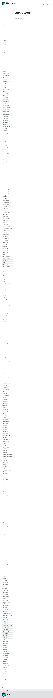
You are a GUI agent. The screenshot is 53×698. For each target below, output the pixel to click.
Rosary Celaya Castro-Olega (6, 180)
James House (5, 351)
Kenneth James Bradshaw (5, 131)
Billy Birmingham (5, 109)
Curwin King (4, 385)
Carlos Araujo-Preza (6, 60)
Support (46, 4)
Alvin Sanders (5, 588)
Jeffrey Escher (5, 260)
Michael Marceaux (5, 433)
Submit (50, 4)
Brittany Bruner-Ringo (6, 139)
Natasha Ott (4, 520)
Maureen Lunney (5, 421)
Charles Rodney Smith (6, 613)
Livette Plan (4, 538)
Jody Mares (4, 437)
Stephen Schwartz (5, 596)
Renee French (5, 293)
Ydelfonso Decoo (5, 220)
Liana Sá (3, 572)
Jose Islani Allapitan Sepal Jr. (6, 603)
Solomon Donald (5, 238)
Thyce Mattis (4, 452)
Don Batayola (4, 87)
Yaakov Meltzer (5, 462)
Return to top (4, 687)
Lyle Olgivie (4, 516)
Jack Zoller (4, 679)
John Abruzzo (5, 32)
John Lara (4, 397)
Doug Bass (4, 83)
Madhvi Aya (4, 66)
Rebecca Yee (4, 671)
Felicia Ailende (5, 38)
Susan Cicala (4, 198)
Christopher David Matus (7, 454)
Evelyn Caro (4, 169)
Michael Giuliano (5, 311)
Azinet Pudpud (5, 542)
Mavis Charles (4, 183)
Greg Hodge (4, 345)
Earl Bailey (4, 68)
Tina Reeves (4, 550)
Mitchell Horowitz (5, 349)
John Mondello (5, 479)
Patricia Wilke (5, 661)
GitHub (35, 696)
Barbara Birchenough (6, 107)
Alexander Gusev (5, 325)
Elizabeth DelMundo (6, 226)
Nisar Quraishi (5, 546)
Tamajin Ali (4, 52)
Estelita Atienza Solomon (7, 615)
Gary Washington (5, 653)
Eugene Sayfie (5, 590)
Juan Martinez (5, 445)
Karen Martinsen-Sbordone (5, 448)
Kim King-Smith (5, 387)
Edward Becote (5, 93)
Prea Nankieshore (5, 495)
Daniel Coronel (5, 210)
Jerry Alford (4, 50)
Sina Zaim (4, 673)
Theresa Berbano (5, 99)
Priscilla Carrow (5, 171)
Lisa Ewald (4, 269)
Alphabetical (7, 7)
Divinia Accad (4, 34)
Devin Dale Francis (5, 291)
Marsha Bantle (5, 77)
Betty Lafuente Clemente (7, 202)
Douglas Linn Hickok (6, 339)
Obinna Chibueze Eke (6, 256)
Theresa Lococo (5, 411)
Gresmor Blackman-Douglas (6, 112)
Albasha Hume (5, 359)
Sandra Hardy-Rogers (6, 333)
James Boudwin (5, 124)
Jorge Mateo (4, 450)
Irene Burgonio (5, 147)
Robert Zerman (5, 677)
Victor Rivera (4, 558)
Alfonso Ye (4, 669)
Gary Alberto (4, 46)
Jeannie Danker (5, 214)
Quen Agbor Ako (5, 42)
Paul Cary (4, 173)
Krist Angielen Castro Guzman (6, 328)
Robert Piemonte (5, 532)
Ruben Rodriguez (5, 564)
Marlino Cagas (5, 155)
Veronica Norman (5, 505)
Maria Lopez (4, 413)
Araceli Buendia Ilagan (6, 361)
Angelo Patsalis (5, 524)
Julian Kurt (4, 393)
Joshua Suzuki (5, 619)
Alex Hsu (4, 353)
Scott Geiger (4, 307)
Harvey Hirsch (5, 341)
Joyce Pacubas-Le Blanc (6, 522)
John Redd (4, 548)
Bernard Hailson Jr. (5, 331)
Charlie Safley (5, 578)
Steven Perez (5, 530)
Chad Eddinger (5, 248)
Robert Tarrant (5, 623)
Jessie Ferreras (5, 273)
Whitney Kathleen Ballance (5, 71)
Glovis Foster (4, 287)
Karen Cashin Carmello (6, 167)
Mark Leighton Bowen (6, 126)
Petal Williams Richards (6, 556)
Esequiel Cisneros (5, 200)
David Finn (4, 279)
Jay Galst (4, 301)
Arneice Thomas (5, 629)
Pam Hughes (4, 357)
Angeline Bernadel (5, 101)
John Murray (4, 493)
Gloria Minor (4, 475)
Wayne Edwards (5, 252)
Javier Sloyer (4, 611)
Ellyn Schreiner (5, 594)
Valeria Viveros (5, 649)
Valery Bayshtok (5, 91)
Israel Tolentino (5, 633)
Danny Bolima (5, 118)
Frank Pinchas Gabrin (6, 299)
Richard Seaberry (5, 600)
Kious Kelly (4, 375)
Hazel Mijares (4, 468)
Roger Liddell (5, 407)
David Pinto (4, 536)
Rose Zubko (4, 681)
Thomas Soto (4, 617)
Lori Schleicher (5, 592)
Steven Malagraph (5, 425)
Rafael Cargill (4, 165)
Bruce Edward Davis (6, 218)
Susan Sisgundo (5, 609)
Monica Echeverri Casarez (7, 175)
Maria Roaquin (5, 560)
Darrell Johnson (5, 367)
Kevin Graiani (4, 317)
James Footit (4, 285)
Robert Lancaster (5, 395)
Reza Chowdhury (5, 191)
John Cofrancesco (5, 204)
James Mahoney (5, 423)
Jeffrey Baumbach (5, 89)
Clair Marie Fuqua (5, 297)
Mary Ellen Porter (5, 540)
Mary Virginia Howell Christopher (6, 196)
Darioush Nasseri (5, 499)
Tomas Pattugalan (5, 526)
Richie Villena (4, 645)
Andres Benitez (5, 95)
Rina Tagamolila (5, 621)
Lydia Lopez (4, 415)
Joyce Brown (4, 137)
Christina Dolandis (5, 234)
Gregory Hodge (5, 343)
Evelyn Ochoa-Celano (6, 509)
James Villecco (5, 643)
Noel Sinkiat (4, 607)
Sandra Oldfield (5, 514)
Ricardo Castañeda (5, 177)
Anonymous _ (5, 16)
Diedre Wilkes (5, 663)
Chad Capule (4, 161)
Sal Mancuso (4, 429)
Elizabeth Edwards (5, 250)
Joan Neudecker (5, 503)
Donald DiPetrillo (5, 230)
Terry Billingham (5, 105)
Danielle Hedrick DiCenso (7, 228)
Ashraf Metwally (5, 466)
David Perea (4, 528)
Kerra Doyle (4, 244)
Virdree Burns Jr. (5, 149)
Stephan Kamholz (5, 369)
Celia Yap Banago (5, 75)
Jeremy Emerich (5, 258)
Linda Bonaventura (5, 120)
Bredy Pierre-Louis (5, 534)
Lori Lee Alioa (4, 54)
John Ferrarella (5, 271)
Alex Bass (4, 85)
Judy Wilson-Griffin (6, 665)
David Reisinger (5, 552)
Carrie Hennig (5, 337)
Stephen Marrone (5, 441)
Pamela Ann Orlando (6, 518)
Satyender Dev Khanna (6, 383)
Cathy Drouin (4, 246)
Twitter (39, 696)
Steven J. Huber (5, 355)
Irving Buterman (5, 151)
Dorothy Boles (5, 116)
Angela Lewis (4, 405)
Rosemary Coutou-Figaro (7, 212)
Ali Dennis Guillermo (6, 323)
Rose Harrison (5, 335)
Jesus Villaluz (5, 641)
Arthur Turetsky (5, 637)
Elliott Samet (5, 586)
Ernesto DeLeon (5, 224)
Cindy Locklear (5, 409)
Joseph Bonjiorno (5, 122)
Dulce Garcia (4, 303)
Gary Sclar (4, 598)
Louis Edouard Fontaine (6, 283)
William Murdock (5, 491)
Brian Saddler (5, 574)
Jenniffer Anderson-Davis (7, 58)
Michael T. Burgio (5, 145)
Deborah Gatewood (6, 305)
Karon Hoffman (5, 347)
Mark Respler (4, 554)
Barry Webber (5, 655)
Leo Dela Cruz (5, 222)
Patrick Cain (4, 157)
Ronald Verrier (5, 639)
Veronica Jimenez (5, 363)
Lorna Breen (4, 135)
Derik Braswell (5, 133)
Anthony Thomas (5, 627)
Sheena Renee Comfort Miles (6, 471)
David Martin (4, 443)
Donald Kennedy (5, 377)
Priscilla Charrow (5, 185)
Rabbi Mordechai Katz (6, 371)
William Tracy (4, 635)
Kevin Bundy (4, 143)
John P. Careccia (5, 163)
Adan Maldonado (5, 427)
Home (3, 7)
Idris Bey (4, 103)
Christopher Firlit (5, 281)
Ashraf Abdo (4, 30)
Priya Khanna (4, 381)
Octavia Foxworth (5, 289)
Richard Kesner (5, 379)
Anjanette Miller (5, 473)
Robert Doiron (5, 232)
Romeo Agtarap (5, 36)
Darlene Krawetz (5, 389)
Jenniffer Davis (5, 216)
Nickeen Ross (4, 568)
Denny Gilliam (5, 309)
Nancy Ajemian (5, 40)
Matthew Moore (5, 483)
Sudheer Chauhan (5, 187)
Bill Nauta (4, 501)
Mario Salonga (5, 584)
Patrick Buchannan (5, 141)
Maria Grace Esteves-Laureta (6, 267)
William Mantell (5, 431)
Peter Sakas (4, 580)
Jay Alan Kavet (5, 373)
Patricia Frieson (5, 295)
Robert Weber (5, 657)
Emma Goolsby (5, 315)
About (44, 4)
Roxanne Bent (5, 97)
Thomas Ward (5, 651)
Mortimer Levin (5, 403)
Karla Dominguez (5, 236)
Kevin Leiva (4, 399)
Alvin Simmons (5, 605)
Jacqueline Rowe (5, 570)
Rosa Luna (4, 417)
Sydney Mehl (4, 458)
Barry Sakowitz (5, 582)
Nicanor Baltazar (5, 73)
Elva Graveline (5, 321)
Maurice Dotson (5, 242)
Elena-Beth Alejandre (6, 48)
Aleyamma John (5, 365)
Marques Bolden (5, 114)
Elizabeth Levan (5, 401)
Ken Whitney (4, 659)
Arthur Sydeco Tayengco (7, 625)
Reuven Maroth (5, 439)
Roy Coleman (4, 206)
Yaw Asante (4, 64)
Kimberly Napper (5, 497)
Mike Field (4, 275)
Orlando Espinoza (5, 264)
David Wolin (4, 667)
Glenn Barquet (5, 79)
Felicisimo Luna (5, 419)
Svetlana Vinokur (5, 647)
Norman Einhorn (5, 254)
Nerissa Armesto (5, 62)
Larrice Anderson (5, 56)
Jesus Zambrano (5, 675)
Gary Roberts (4, 562)
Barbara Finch (5, 277)
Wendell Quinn (5, 544)
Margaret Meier (5, 460)
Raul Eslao (4, 262)
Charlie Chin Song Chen (6, 189)
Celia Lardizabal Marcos (6, 435)
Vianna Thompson (5, 631)
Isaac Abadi (4, 28)
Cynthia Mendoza (5, 464)
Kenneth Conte (5, 208)
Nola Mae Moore (5, 485)
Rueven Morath (5, 487)
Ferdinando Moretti (6, 489)
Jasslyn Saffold (5, 576)
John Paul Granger (5, 319)
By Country (14, 7)
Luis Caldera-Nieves (6, 159)
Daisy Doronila (5, 240)
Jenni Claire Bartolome (6, 81)
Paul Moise (4, 477)
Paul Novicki (4, 507)
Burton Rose (4, 566)
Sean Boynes (4, 128)
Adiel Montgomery (5, 481)
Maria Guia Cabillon (6, 153)
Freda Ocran (4, 511)
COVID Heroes (11, 3)
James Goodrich (5, 313)
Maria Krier (4, 391)
